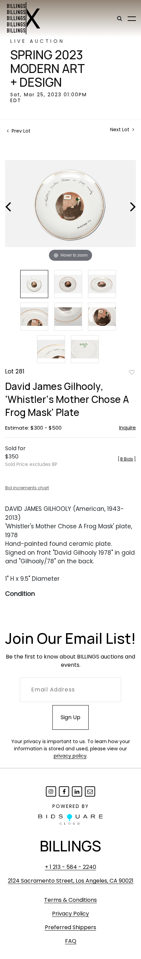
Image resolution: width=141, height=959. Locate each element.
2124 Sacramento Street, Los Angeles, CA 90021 (70, 881)
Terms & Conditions (70, 900)
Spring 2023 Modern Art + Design (47, 68)
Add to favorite (132, 372)
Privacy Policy (70, 914)
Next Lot (120, 130)
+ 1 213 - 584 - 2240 (70, 867)
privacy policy (70, 755)
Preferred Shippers (70, 927)
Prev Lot (20, 130)
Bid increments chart (27, 488)
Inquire (127, 427)
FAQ (70, 941)
